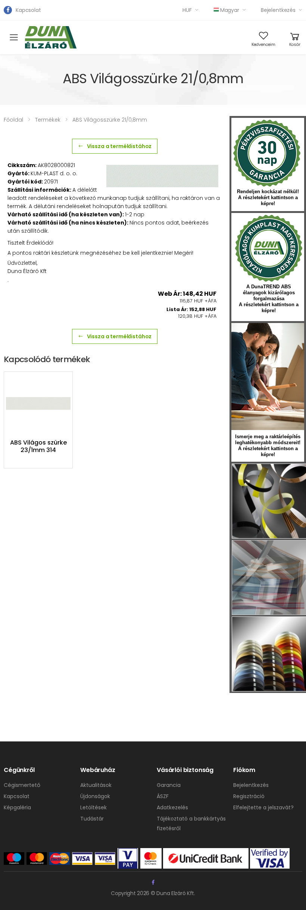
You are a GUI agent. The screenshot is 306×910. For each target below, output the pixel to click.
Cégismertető (22, 785)
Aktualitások (96, 785)
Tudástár (92, 818)
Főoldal (13, 119)
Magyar (229, 10)
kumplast (268, 248)
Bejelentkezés (278, 10)
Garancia (169, 785)
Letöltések (93, 807)
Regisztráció (249, 796)
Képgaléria (17, 807)
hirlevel (267, 376)
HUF (187, 10)
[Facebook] (8, 10)
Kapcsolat (28, 10)
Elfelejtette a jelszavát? (263, 807)
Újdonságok (95, 796)
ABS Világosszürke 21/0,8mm (109, 119)
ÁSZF (163, 796)
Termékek (47, 119)
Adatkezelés (172, 807)
